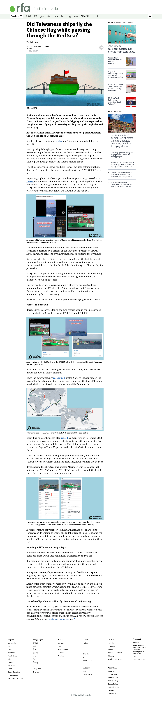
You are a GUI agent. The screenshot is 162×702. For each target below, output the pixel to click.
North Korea (12, 656)
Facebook (111, 646)
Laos (10, 650)
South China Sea (14, 672)
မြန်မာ (42, 16)
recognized (59, 377)
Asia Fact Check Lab (15, 678)
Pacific (10, 669)
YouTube (111, 643)
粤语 (35, 16)
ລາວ (56, 16)
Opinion (61, 646)
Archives (61, 656)
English (95, 16)
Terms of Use (113, 678)
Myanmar (11, 653)
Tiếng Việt (85, 16)
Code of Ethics (113, 687)
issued (64, 437)
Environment (13, 675)
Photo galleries (88, 660)
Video (85, 657)
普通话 (28, 16)
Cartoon (61, 643)
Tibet (10, 659)
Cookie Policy (113, 684)
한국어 (49, 16)
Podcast (86, 643)
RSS (84, 671)
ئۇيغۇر (76, 16)
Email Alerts (87, 674)
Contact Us (112, 694)
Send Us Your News (115, 659)
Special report (63, 650)
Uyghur (11, 662)
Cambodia (12, 643)
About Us (111, 671)
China (10, 646)
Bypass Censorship (115, 653)
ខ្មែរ (62, 16)
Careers (111, 690)
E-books (61, 653)
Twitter (110, 650)
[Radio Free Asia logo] (34, 7)
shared (30, 181)
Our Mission (112, 674)
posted (59, 141)
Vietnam (11, 666)
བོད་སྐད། (68, 16)
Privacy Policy (113, 681)
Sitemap (111, 656)
